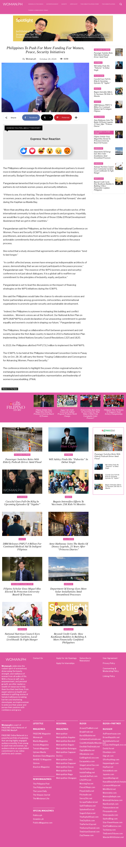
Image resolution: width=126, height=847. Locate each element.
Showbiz (98, 63)
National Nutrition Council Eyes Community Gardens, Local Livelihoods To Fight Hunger (104, 170)
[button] (120, 4)
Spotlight (98, 179)
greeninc (98, 148)
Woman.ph (31, 59)
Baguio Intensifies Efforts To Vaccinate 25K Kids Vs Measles (103, 94)
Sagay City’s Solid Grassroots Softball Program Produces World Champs (67, 413)
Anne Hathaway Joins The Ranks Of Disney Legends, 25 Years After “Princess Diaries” (103, 123)
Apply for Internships (65, 663)
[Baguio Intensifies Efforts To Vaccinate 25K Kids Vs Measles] (119, 91)
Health (97, 89)
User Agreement (110, 658)
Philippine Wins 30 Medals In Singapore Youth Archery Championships (114, 412)
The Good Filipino (102, 50)
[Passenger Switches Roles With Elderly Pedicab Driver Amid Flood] (119, 52)
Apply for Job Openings (66, 658)
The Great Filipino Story (102, 132)
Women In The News (9, 389)
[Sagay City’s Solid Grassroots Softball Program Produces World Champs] (67, 401)
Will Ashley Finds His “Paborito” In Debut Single (102, 68)
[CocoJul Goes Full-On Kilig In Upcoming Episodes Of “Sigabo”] (119, 78)
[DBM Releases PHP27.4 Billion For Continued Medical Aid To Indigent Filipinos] (119, 104)
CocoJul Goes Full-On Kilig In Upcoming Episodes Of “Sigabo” (102, 81)
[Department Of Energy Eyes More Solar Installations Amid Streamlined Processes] (119, 151)
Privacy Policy (109, 663)
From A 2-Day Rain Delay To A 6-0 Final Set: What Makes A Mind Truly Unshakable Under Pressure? (90, 414)
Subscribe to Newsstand (85, 659)
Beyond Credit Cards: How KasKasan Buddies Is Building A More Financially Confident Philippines (104, 186)
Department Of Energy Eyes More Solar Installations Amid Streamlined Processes (102, 155)
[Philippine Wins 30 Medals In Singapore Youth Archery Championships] (114, 401)
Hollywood (99, 117)
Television (99, 76)
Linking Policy (109, 676)
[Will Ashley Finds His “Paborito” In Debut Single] (119, 65)
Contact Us (38, 658)
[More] (76, 117)
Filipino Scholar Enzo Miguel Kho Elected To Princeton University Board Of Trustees (102, 140)
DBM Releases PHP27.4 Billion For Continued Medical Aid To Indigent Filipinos (103, 108)
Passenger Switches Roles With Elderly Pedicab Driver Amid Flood (103, 55)
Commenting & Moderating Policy (111, 669)
